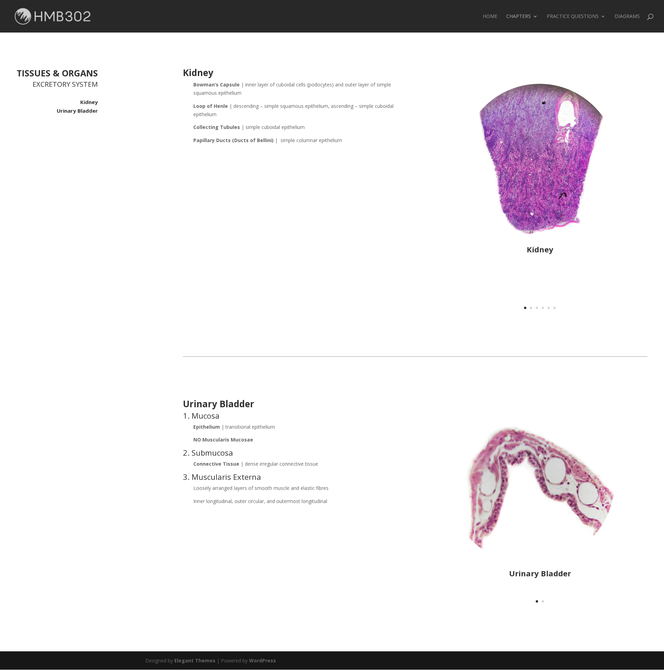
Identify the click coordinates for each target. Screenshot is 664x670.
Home (490, 16)
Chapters (518, 16)
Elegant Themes (194, 660)
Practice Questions (573, 16)
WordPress (262, 660)
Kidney (89, 102)
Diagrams (627, 16)
